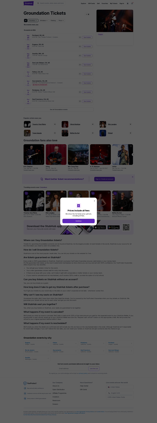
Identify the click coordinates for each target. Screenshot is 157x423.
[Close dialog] (94, 201)
